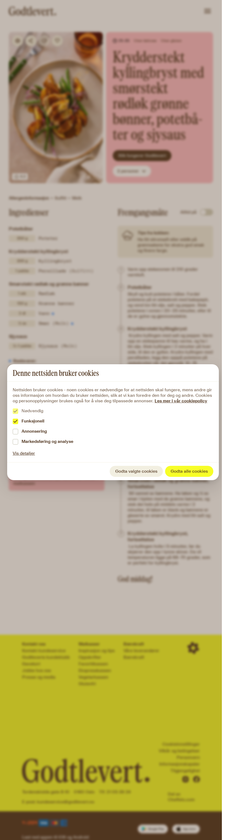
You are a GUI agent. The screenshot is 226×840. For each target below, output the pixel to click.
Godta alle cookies (189, 471)
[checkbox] (15, 411)
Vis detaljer (24, 453)
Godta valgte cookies (136, 471)
